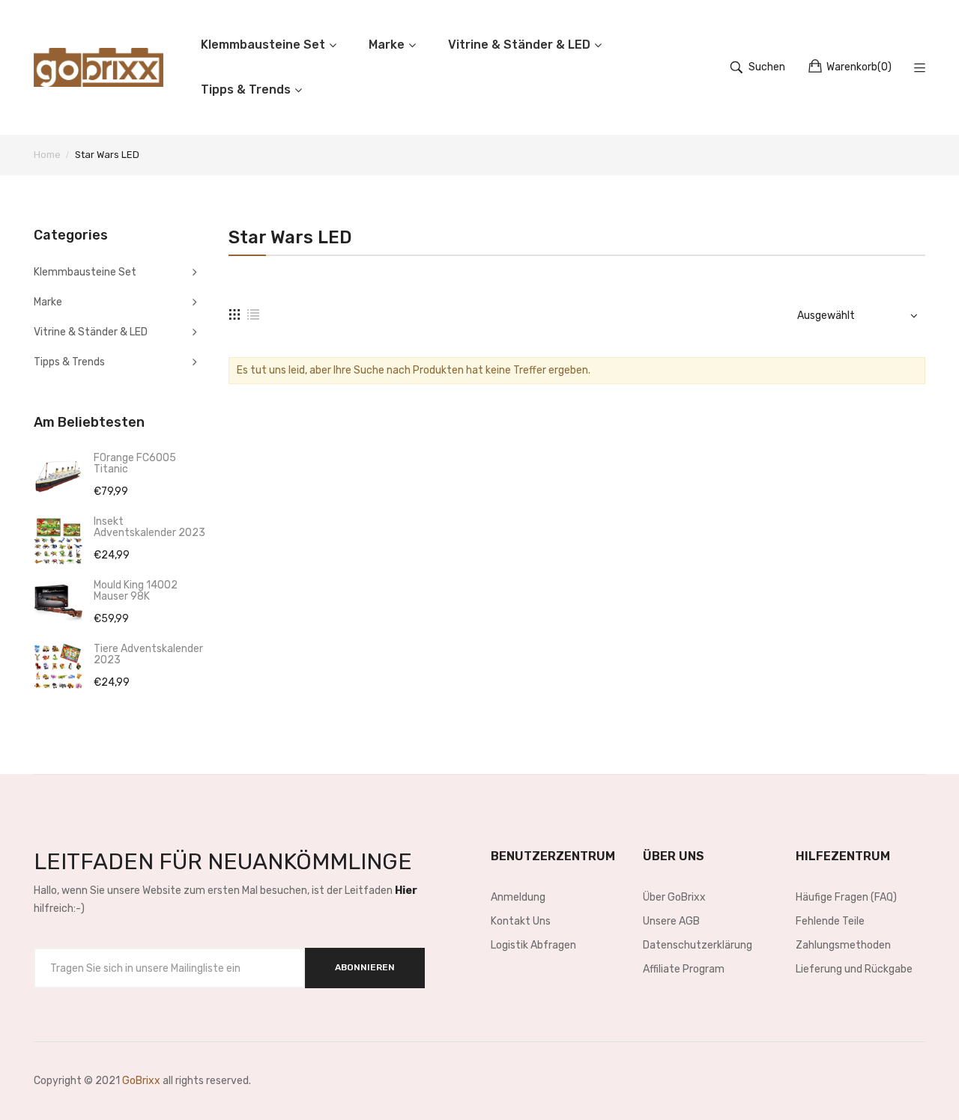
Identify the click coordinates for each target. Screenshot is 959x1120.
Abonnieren (365, 967)
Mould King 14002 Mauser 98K (136, 591)
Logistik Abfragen (533, 945)
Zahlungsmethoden (843, 945)
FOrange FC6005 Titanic (135, 463)
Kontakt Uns (521, 921)
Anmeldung (518, 897)
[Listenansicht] (253, 314)
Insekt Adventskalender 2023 (149, 527)
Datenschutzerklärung (697, 945)
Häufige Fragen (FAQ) (846, 897)
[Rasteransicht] (234, 314)
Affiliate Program (683, 969)
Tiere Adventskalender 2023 (148, 654)
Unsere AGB (671, 921)
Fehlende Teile (830, 921)
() (859, 67)
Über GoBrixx (674, 897)
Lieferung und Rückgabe (854, 969)
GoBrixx (141, 1080)
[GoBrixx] (98, 67)
